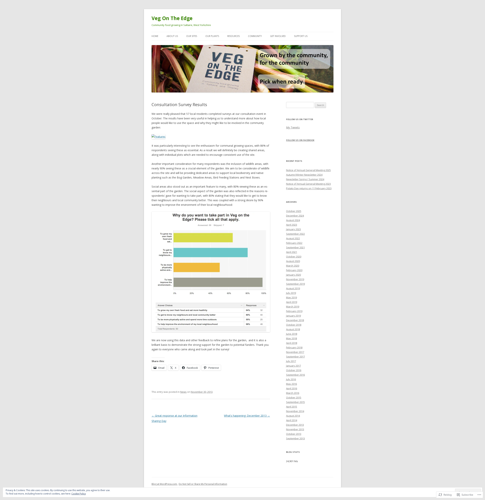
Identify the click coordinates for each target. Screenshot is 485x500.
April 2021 (291, 252)
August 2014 (293, 415)
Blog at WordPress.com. (165, 484)
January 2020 (293, 274)
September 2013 (295, 438)
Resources (233, 36)
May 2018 (291, 338)
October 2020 (293, 256)
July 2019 (291, 293)
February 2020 (294, 270)
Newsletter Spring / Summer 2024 (305, 179)
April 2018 (291, 343)
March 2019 (292, 306)
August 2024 (293, 220)
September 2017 (295, 356)
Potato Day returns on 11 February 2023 (309, 188)
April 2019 (291, 302)
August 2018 (293, 329)
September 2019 (295, 284)
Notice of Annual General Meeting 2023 (308, 183)
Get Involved (278, 36)
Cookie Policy (78, 493)
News (183, 392)
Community (255, 36)
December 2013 (295, 424)
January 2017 (293, 365)
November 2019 (295, 279)
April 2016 (291, 388)
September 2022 (295, 234)
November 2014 (295, 411)
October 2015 (293, 397)
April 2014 (291, 420)
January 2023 (293, 229)
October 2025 (293, 211)
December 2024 (295, 215)
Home (155, 36)
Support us (300, 36)
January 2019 (293, 315)
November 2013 (295, 429)
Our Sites (191, 36)
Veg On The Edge (172, 18)
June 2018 (291, 334)
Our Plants (212, 36)
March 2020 (292, 265)
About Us (172, 36)
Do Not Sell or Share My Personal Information (203, 484)
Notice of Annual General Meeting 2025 (308, 170)
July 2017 (291, 361)
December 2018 (295, 320)
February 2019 (294, 311)
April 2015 (291, 406)
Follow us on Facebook (300, 140)
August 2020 (293, 261)
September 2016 (295, 374)
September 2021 (295, 247)
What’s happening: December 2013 (247, 415)
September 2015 (295, 402)
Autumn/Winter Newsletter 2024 (304, 174)
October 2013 (293, 434)
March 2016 (292, 393)
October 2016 (293, 370)
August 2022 (293, 238)
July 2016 (291, 379)
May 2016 (291, 384)
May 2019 (291, 297)
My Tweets (293, 127)
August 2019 (293, 288)
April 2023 (291, 224)
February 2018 (294, 347)
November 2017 (295, 352)
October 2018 (293, 324)
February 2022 (294, 243)
